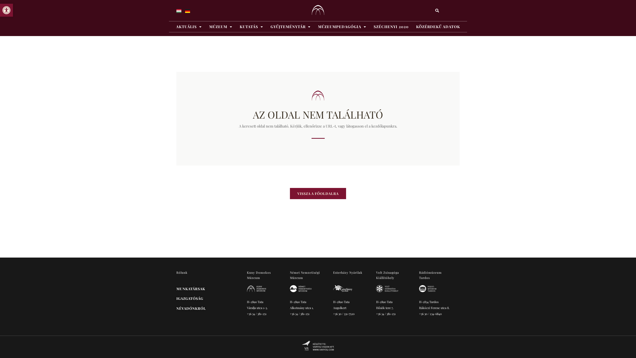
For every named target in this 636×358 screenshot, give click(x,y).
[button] (188, 26)
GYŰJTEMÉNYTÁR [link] (288, 26)
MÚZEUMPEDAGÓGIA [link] (339, 26)
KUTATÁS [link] (249, 26)
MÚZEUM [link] (218, 26)
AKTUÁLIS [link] (186, 26)
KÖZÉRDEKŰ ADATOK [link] (438, 26)
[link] (6, 10)
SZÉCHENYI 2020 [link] (391, 26)
